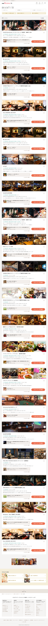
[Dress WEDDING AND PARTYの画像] (24, 105)
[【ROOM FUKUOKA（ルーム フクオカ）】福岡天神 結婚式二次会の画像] (24, 293)
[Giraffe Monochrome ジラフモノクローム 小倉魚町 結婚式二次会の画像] (24, 25)
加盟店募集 (31, 620)
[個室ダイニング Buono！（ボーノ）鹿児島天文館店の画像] (24, 320)
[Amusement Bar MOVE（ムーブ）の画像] (24, 400)
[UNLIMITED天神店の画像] (24, 427)
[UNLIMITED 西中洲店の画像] (24, 186)
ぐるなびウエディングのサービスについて (39, 620)
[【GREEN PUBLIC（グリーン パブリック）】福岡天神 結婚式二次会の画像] (24, 79)
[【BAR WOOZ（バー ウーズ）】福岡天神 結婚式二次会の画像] (24, 480)
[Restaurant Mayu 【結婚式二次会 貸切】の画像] (24, 507)
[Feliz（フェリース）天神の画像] (24, 239)
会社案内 (4, 620)
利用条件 (11, 620)
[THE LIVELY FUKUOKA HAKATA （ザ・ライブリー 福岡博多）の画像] (24, 453)
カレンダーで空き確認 (39, 41)
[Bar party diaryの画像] (24, 52)
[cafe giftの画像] (24, 159)
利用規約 (8, 620)
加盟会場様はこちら (26, 620)
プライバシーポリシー (15, 620)
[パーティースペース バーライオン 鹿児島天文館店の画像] (24, 346)
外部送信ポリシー (21, 620)
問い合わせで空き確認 (39, 416)
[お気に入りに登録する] (44, 32)
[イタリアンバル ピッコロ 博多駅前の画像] (24, 373)
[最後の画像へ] (45, 25)
